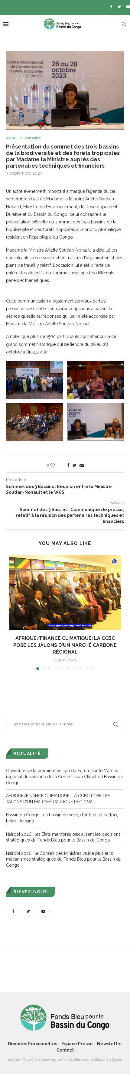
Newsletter (109, 1043)
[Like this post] (56, 465)
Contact (65, 1050)
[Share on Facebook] (68, 465)
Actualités (33, 138)
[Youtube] (128, 7)
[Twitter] (119, 7)
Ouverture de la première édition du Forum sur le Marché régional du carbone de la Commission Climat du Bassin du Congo (64, 776)
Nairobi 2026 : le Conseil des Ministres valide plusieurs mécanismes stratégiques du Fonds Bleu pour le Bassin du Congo (63, 859)
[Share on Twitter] (74, 465)
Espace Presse (77, 1043)
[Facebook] (111, 7)
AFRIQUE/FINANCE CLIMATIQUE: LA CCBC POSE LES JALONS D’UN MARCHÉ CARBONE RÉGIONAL (65, 645)
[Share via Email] (82, 465)
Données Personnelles (32, 1043)
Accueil (12, 138)
